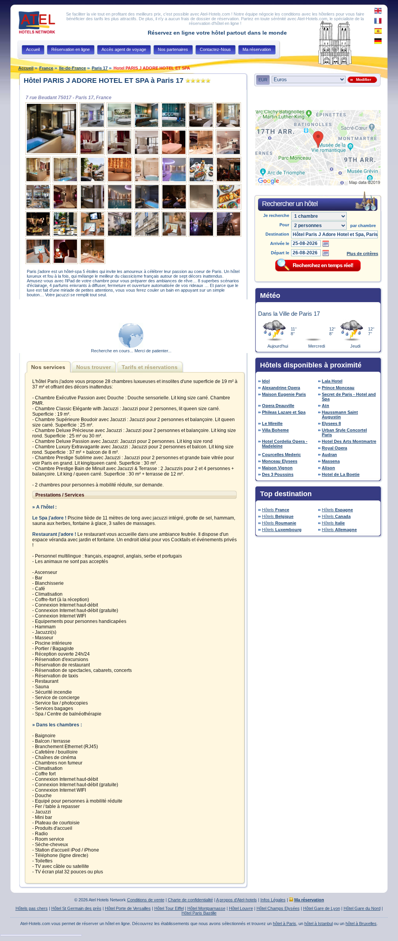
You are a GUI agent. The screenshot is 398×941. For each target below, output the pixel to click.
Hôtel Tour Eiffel (169, 908)
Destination (277, 234)
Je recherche (276, 215)
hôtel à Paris (284, 923)
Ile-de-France (72, 68)
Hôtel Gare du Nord (362, 908)
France (46, 68)
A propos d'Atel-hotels (236, 899)
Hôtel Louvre (241, 908)
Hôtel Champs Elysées (278, 908)
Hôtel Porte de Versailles (128, 908)
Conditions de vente (145, 899)
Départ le (280, 252)
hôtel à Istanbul (318, 923)
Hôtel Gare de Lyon (321, 908)
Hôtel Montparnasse (206, 908)
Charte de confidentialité (190, 899)
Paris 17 (100, 68)
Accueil (25, 68)
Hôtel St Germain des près (76, 908)
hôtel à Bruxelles (361, 923)
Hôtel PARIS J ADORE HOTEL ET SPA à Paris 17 (103, 80)
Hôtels (275, 509)
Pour (284, 224)
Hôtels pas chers (32, 908)
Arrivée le (279, 243)
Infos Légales (273, 899)
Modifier (362, 79)
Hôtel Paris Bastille (199, 913)
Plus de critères (362, 253)
